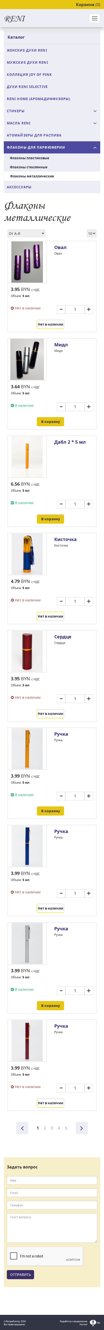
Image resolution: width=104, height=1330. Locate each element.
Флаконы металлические (32, 176)
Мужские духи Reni (27, 62)
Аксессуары (19, 187)
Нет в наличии (50, 324)
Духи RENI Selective (27, 86)
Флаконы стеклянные (28, 167)
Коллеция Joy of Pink (29, 74)
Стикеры (16, 111)
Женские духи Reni (27, 50)
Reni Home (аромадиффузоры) (38, 99)
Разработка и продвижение (73, 1321)
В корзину (50, 421)
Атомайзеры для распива (34, 135)
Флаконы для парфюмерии (36, 147)
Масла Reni (19, 123)
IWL (98, 1322)
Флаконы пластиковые (29, 158)
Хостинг (83, 1324)
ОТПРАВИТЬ (20, 1274)
